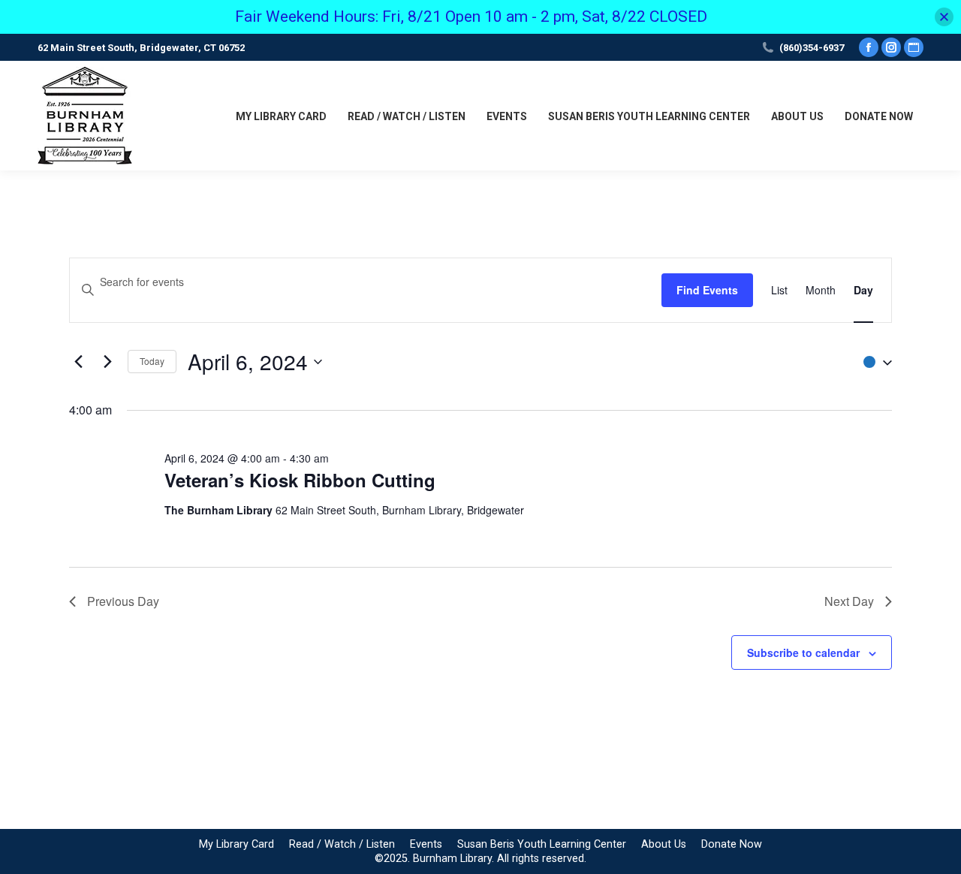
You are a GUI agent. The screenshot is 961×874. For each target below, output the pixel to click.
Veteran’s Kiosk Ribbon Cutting (299, 480)
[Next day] (107, 362)
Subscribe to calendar (803, 652)
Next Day (849, 601)
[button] (874, 361)
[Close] (944, 17)
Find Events (707, 289)
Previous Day (123, 601)
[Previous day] (78, 362)
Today (152, 360)
